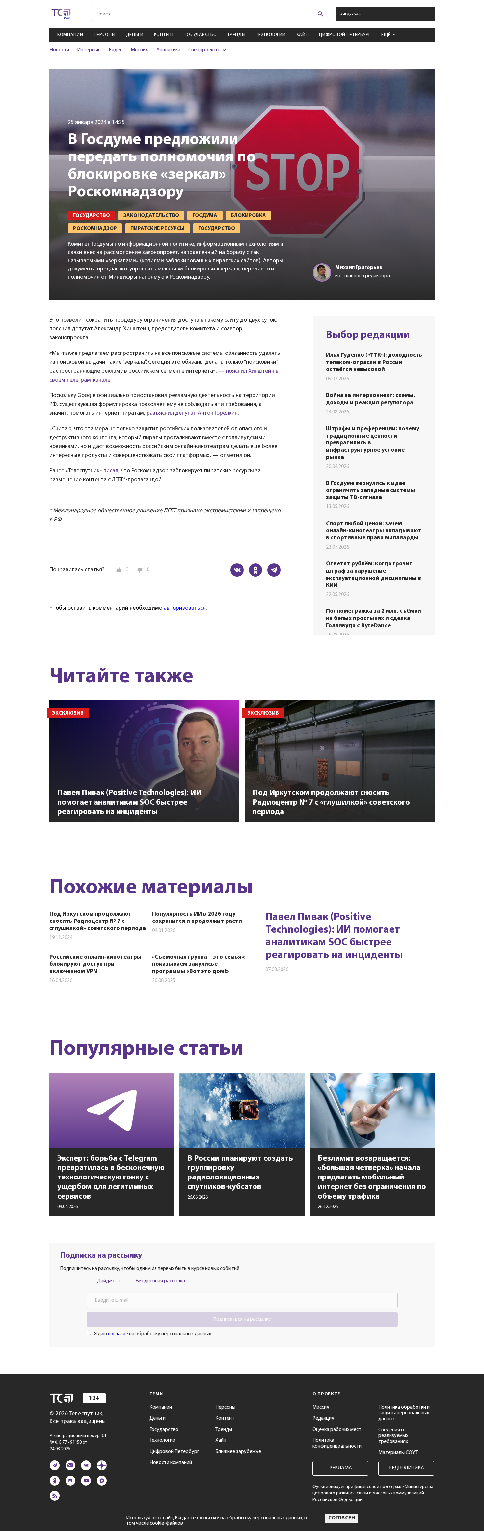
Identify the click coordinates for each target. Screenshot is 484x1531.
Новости (59, 50)
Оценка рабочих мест (336, 1429)
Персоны (105, 34)
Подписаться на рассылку (242, 1319)
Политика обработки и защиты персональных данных (404, 1413)
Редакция (323, 1418)
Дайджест (108, 1281)
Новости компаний (170, 1462)
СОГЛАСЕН (341, 1518)
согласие (118, 1334)
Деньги (135, 34)
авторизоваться (185, 608)
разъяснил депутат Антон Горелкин (192, 413)
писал (110, 471)
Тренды (236, 34)
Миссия (320, 1407)
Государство (201, 34)
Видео (116, 50)
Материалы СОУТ (398, 1452)
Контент (164, 34)
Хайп (302, 34)
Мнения (139, 50)
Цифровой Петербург (345, 34)
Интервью (88, 50)
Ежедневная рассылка (160, 1281)
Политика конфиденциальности (337, 1443)
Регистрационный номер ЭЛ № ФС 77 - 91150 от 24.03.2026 (78, 1442)
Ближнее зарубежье (238, 1451)
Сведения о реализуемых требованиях (393, 1435)
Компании (70, 34)
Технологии (271, 34)
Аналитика (168, 50)
